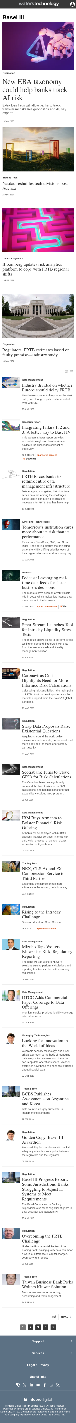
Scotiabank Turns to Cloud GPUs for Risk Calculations (46, 774)
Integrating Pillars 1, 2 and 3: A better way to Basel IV (46, 429)
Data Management (13, 258)
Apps (51, 1385)
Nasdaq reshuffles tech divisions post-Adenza (35, 186)
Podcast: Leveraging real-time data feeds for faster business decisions (45, 582)
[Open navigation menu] (3, 4)
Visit (65, 606)
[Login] (72, 4)
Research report (31, 422)
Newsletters (38, 1385)
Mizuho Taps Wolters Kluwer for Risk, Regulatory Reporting (47, 951)
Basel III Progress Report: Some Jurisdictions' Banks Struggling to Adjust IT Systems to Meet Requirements (45, 1189)
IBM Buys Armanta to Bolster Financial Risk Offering (42, 822)
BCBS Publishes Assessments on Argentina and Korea (45, 1098)
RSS (58, 1385)
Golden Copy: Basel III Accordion (42, 1140)
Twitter (25, 1385)
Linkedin (31, 1385)
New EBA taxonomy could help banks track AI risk (34, 89)
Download (31, 459)
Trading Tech (10, 177)
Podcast (27, 572)
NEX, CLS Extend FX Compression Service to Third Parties (43, 873)
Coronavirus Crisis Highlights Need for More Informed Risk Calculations (46, 680)
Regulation (9, 73)
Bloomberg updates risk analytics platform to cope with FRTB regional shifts (35, 269)
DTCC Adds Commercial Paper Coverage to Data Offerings (44, 1002)
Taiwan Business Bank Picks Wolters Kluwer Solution (47, 1284)
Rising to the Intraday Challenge (41, 914)
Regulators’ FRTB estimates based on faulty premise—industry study (36, 352)
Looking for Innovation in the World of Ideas (45, 1043)
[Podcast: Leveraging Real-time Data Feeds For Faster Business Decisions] (11, 575)
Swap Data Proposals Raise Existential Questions (46, 728)
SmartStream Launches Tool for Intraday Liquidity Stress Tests (47, 629)
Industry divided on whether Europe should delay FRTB (47, 387)
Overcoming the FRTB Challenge (42, 1238)
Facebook (44, 1385)
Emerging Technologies (36, 522)
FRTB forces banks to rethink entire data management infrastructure (46, 481)
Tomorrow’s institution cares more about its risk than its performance (47, 531)
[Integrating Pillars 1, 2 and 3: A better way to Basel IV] (11, 425)
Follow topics (18, 1385)
